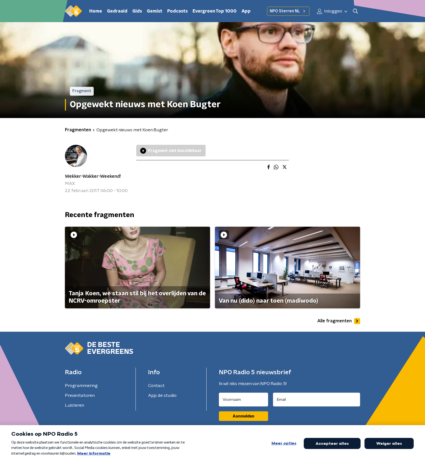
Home (95, 11)
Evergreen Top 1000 (215, 11)
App (246, 11)
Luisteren (74, 405)
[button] (355, 11)
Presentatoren (80, 395)
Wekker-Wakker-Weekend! (93, 176)
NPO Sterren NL (285, 11)
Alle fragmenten (334, 321)
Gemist (154, 11)
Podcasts (177, 11)
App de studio (162, 395)
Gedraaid (117, 11)
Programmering (81, 386)
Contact (156, 386)
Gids (137, 11)
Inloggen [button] (332, 11)
